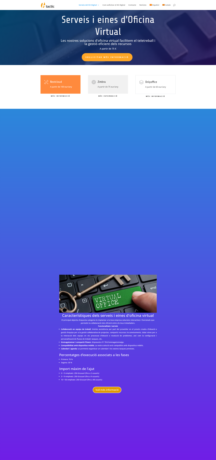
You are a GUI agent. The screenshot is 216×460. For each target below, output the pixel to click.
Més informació (60, 96)
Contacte (132, 5)
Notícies (142, 5)
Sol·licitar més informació (107, 57)
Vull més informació (107, 389)
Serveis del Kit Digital (88, 5)
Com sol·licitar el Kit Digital (113, 5)
